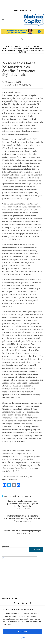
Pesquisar (6, 546)
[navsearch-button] (22, 39)
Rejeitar (23, 637)
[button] (11, 20)
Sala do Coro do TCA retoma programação (22, 530)
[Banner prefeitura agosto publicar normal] (22, 31)
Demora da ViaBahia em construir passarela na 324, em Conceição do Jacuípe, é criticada (22, 503)
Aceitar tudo (22, 631)
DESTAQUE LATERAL (23, 85)
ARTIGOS (8, 85)
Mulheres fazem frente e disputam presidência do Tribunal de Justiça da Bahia (22, 517)
